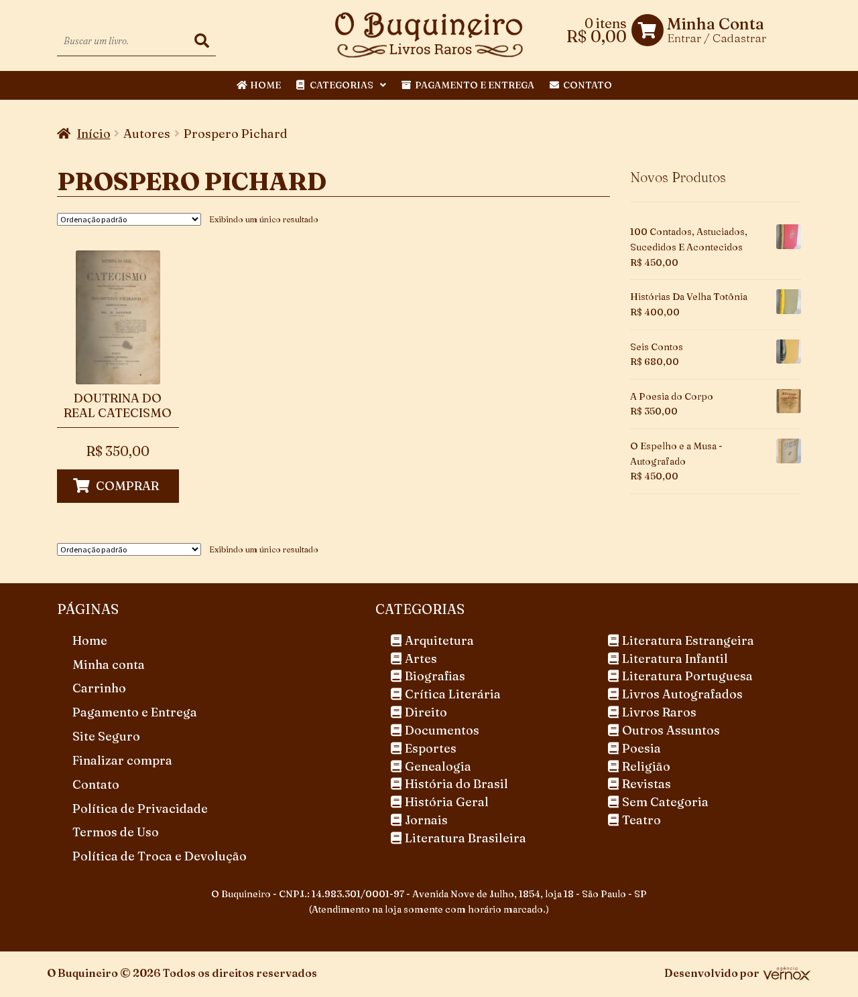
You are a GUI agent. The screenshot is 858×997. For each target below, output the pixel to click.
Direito (426, 712)
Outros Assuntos (671, 730)
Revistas (646, 783)
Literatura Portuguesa (687, 676)
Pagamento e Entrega (474, 85)
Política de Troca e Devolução (159, 856)
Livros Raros (659, 712)
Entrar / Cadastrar (716, 38)
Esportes (430, 748)
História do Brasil (456, 783)
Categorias (341, 85)
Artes (421, 658)
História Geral (447, 802)
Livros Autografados (682, 694)
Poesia (641, 748)
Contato (587, 85)
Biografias (435, 676)
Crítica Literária (453, 694)
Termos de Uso (115, 832)
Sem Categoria (665, 802)
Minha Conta (715, 24)
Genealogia (438, 766)
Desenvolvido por (711, 973)
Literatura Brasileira (465, 838)
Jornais (426, 820)
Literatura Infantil (675, 658)
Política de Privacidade (140, 808)
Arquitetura (439, 640)
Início (94, 133)
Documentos (442, 730)
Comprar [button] (127, 485)
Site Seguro (106, 736)
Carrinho (99, 688)
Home (265, 85)
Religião (646, 766)
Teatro (641, 820)
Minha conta (108, 664)
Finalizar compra (122, 760)
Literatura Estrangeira (688, 640)
